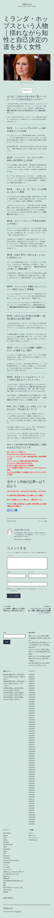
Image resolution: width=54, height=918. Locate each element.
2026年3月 (32, 685)
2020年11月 (32, 817)
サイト (8, 580)
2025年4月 (32, 710)
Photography (7, 849)
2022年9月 (32, 774)
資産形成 (5, 892)
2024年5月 (32, 735)
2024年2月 (32, 742)
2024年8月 (32, 728)
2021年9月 (31, 794)
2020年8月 (32, 824)
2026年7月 (32, 676)
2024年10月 (32, 724)
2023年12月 (32, 747)
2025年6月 (32, 706)
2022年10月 (32, 771)
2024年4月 (32, 738)
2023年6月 (32, 756)
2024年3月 (32, 740)
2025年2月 (32, 715)
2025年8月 (32, 701)
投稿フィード (32, 835)
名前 (9, 572)
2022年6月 (32, 780)
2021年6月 (31, 801)
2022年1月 (31, 790)
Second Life (6, 855)
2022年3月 (32, 787)
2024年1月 (32, 744)
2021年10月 (32, 792)
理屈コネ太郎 (18, 694)
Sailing (5, 851)
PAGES (5, 846)
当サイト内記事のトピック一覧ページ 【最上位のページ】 (24, 499)
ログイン (31, 833)
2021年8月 (31, 796)
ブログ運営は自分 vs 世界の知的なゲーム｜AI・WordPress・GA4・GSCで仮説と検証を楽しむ (40, 645)
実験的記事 (6, 878)
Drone (5, 837)
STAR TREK (6, 858)
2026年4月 (32, 683)
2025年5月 (32, 708)
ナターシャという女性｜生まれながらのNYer (19, 463)
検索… (5, 632)
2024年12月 (32, 719)
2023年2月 (32, 762)
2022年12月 (32, 767)
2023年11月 (32, 749)
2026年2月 (32, 688)
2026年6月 (32, 679)
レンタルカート (7, 869)
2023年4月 (32, 758)
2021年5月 (31, 803)
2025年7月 (32, 704)
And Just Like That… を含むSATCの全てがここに (21, 454)
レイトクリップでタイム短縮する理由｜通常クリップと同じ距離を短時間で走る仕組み (39, 652)
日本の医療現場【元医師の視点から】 (13, 880)
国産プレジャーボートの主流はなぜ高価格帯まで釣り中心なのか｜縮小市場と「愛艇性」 (39, 658)
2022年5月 (32, 783)
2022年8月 (32, 776)
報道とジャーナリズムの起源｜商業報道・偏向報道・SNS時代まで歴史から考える (39, 638)
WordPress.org (33, 840)
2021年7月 (31, 799)
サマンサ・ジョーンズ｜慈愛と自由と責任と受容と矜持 (22, 461)
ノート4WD (6, 867)
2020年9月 (32, 821)
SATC (45, 521)
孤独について (6, 876)
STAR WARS (6, 862)
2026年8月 (32, 674)
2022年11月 (32, 769)
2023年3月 (32, 760)
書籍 (4, 883)
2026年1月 (31, 690)
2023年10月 (32, 751)
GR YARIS (6, 842)
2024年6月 (32, 733)
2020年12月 (32, 814)
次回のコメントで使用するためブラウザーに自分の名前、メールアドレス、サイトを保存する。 (27, 589)
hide (30, 90)
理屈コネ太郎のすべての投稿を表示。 (23, 539)
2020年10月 (32, 819)
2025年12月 (32, 692)
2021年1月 (31, 812)
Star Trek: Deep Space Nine (11, 860)
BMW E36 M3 (7, 833)
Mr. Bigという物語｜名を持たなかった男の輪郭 (20, 465)
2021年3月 (31, 808)
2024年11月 (32, 722)
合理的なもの (27, 4)
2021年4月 (32, 805)
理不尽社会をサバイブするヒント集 (12, 887)
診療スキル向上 (7, 889)
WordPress (18, 911)
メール (30, 572)
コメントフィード (33, 837)
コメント (10, 555)
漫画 (4, 885)
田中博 (16, 690)
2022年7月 (32, 778)
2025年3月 (32, 713)
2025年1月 (31, 717)
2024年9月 (32, 726)
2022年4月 (32, 785)
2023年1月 (31, 765)
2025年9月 (32, 699)
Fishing (5, 840)
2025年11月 (32, 694)
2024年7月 (32, 731)
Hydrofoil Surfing (8, 844)
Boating (5, 835)
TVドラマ (5, 864)
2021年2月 (31, 810)
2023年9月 (32, 753)
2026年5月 (32, 681)
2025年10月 (32, 697)
